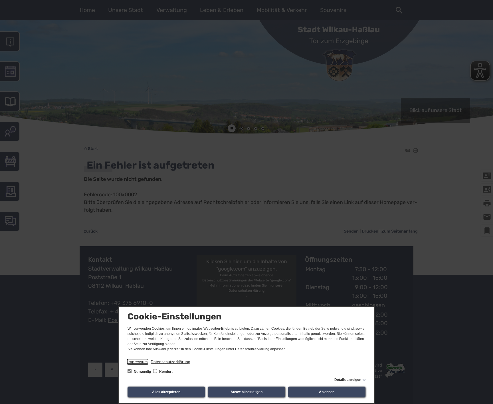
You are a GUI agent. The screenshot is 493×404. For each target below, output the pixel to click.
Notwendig (142, 372)
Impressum (138, 361)
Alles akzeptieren (166, 392)
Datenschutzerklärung (170, 361)
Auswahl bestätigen (246, 392)
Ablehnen (326, 392)
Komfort (165, 372)
